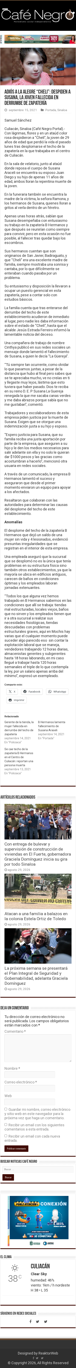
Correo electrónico (20, 1082)
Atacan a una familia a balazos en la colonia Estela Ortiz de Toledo (35, 916)
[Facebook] (30, 1321)
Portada (50, 110)
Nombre (12, 1068)
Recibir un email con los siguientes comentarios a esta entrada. (34, 1127)
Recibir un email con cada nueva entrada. (32, 1138)
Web (8, 1096)
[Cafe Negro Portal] (38, 15)
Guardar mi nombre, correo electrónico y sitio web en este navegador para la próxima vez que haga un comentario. (37, 1113)
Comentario (15, 1031)
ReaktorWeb (48, 1353)
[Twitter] (37, 1321)
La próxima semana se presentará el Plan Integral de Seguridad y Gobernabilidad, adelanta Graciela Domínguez (36, 976)
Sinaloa (62, 110)
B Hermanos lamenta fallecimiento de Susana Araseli (51, 726)
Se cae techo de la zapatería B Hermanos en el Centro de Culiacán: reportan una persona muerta (18, 757)
